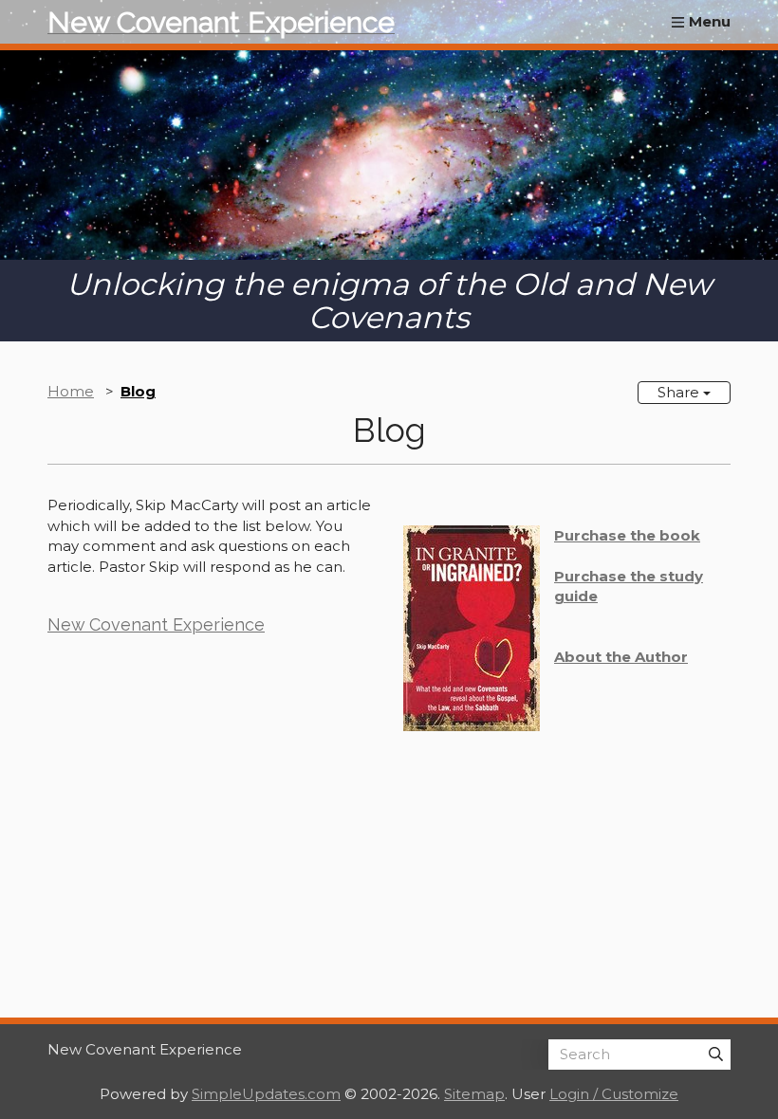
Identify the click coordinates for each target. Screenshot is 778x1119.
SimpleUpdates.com (266, 1094)
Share (680, 392)
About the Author (621, 657)
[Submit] (715, 1054)
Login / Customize (613, 1094)
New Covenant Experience (156, 624)
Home (70, 391)
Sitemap (474, 1094)
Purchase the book (627, 535)
